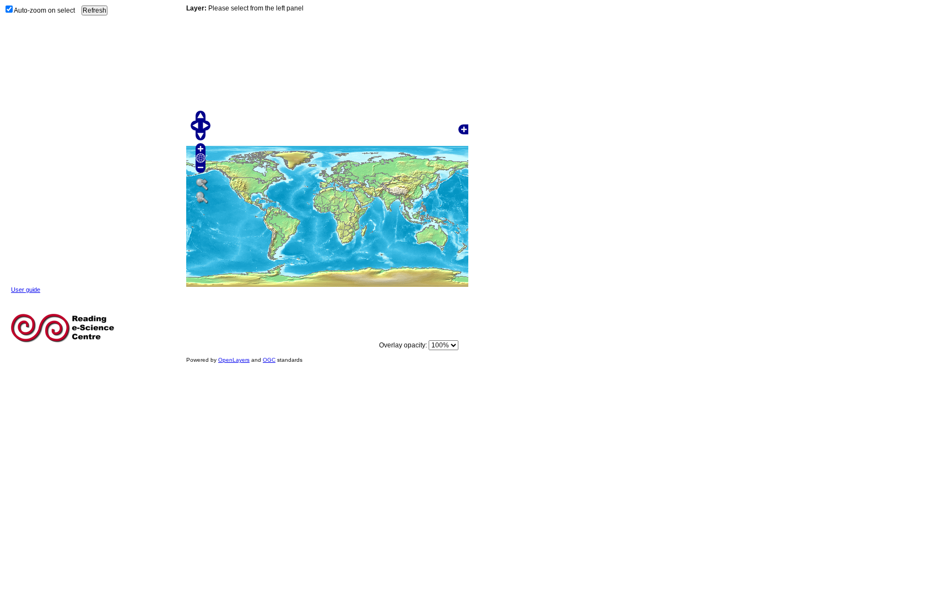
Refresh (94, 10)
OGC (269, 360)
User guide (25, 289)
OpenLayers (234, 360)
